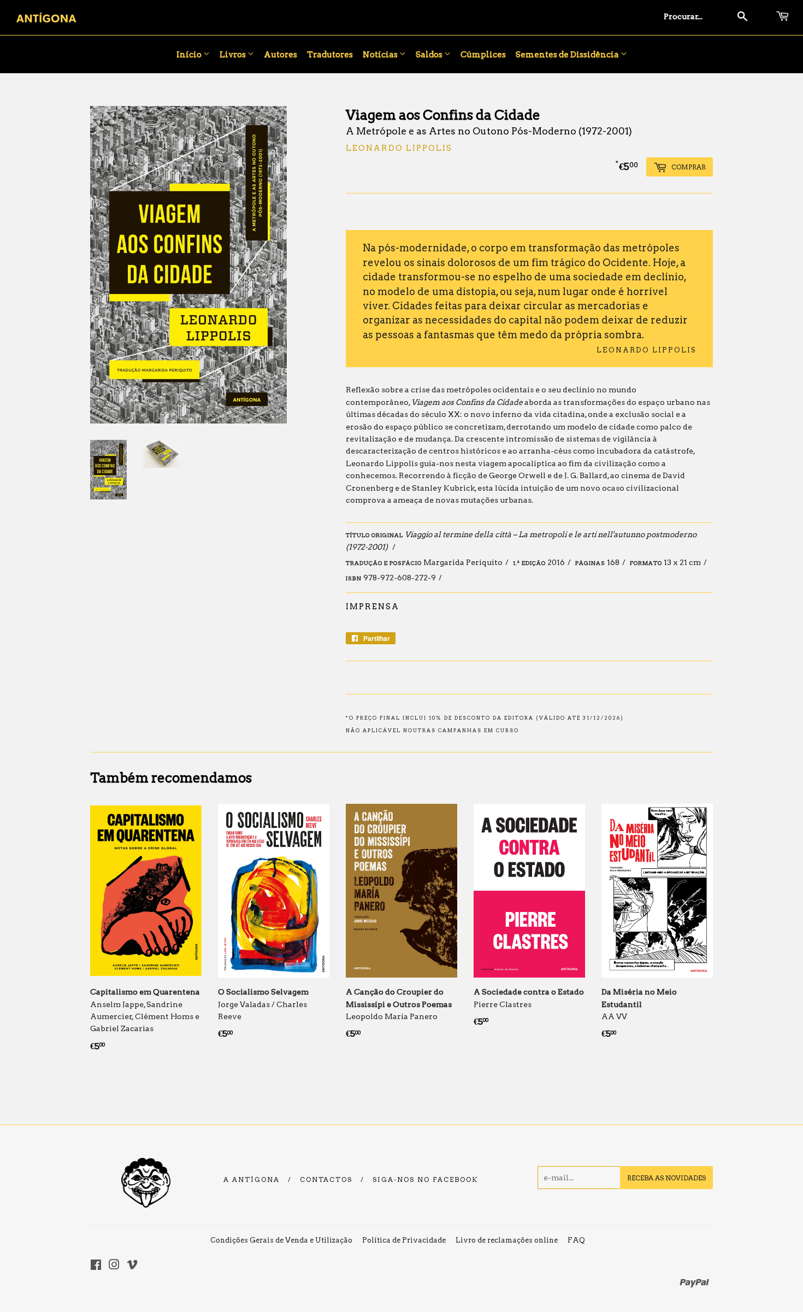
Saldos (430, 55)
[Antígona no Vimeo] (132, 1266)
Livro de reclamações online (507, 1240)
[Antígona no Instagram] (114, 1266)
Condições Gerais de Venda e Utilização (281, 1240)
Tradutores (330, 55)
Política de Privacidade (404, 1240)
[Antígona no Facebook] (96, 1266)
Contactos (326, 1180)
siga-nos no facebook (425, 1180)
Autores (280, 55)
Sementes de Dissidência (568, 55)
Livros (233, 55)
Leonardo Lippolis (399, 148)
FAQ (576, 1240)
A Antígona (251, 1180)
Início (189, 55)
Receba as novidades (666, 1178)
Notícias (381, 55)
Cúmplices (483, 55)
